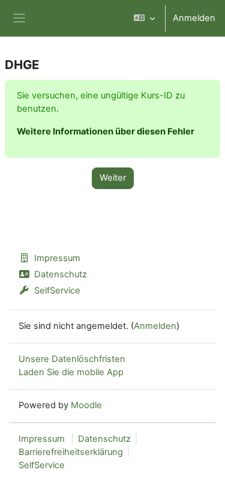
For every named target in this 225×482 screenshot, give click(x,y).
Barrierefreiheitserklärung (71, 452)
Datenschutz (60, 274)
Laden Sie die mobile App (71, 372)
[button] (144, 18)
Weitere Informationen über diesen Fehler (105, 131)
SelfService (57, 290)
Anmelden (194, 18)
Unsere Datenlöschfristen (72, 359)
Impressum (57, 258)
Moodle (86, 405)
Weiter (113, 177)
